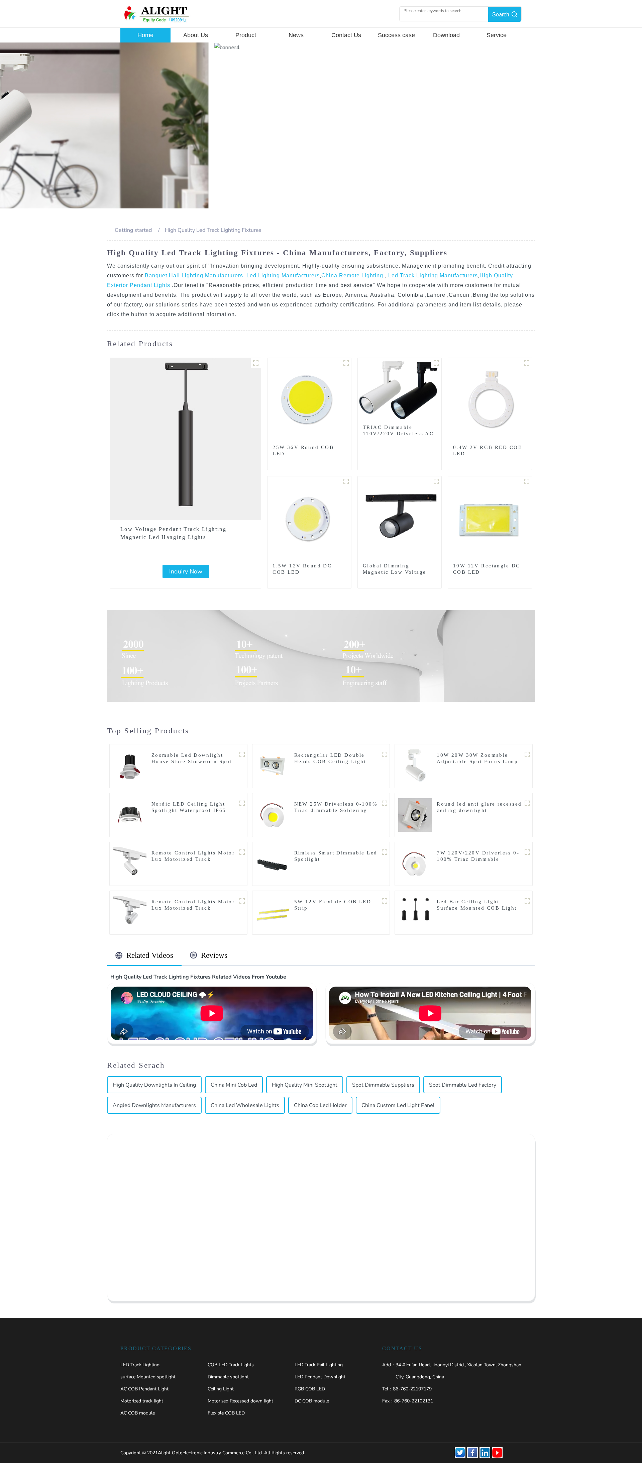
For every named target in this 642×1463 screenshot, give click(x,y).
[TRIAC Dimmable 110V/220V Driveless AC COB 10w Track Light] (399, 389)
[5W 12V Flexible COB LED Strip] (272, 912)
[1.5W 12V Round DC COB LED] (309, 518)
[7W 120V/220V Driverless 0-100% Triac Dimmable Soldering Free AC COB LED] (415, 863)
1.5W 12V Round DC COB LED (302, 569)
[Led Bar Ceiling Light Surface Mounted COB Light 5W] (415, 912)
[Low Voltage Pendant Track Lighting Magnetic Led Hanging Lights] (185, 439)
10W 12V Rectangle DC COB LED (486, 569)
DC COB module (312, 1401)
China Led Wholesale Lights (245, 1105)
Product (245, 35)
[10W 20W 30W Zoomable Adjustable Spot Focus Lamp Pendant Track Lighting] (415, 765)
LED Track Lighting (139, 1365)
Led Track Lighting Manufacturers (432, 275)
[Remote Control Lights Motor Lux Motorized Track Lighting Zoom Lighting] (129, 912)
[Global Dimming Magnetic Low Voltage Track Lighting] (399, 518)
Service (497, 35)
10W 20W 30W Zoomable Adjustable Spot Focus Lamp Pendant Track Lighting (477, 761)
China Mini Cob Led (234, 1085)
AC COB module (137, 1413)
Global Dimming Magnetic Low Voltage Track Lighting (394, 572)
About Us (195, 35)
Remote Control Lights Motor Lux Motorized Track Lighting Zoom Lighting (193, 908)
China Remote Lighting (353, 275)
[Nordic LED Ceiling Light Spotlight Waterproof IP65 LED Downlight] (129, 814)
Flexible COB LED (226, 1413)
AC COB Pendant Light (144, 1389)
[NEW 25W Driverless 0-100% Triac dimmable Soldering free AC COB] (272, 814)
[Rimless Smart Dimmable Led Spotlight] (272, 863)
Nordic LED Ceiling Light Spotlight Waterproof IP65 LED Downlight (188, 810)
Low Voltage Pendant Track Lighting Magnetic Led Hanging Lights (173, 533)
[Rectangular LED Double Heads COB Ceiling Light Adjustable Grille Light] (272, 765)
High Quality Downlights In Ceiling (154, 1085)
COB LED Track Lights (231, 1365)
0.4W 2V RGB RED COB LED (487, 450)
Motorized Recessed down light (240, 1401)
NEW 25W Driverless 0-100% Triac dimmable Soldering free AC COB (336, 810)
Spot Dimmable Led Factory (462, 1085)
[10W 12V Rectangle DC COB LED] (490, 518)
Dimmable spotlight (228, 1377)
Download (446, 35)
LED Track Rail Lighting (319, 1365)
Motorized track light (141, 1401)
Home (145, 35)
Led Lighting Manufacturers (282, 275)
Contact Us (346, 35)
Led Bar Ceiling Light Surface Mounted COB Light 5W (477, 908)
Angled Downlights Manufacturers (154, 1105)
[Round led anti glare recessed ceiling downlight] (415, 814)
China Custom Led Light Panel (398, 1105)
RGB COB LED (310, 1389)
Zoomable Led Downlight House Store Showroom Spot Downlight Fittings (191, 761)
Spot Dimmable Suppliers (383, 1085)
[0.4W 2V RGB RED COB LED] (490, 399)
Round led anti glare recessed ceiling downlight (479, 807)
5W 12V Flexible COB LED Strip (332, 905)
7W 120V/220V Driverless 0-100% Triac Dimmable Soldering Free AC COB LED (478, 859)
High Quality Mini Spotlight (304, 1085)
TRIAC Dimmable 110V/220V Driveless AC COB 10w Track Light (398, 434)
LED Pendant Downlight (320, 1377)
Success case (396, 35)
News (296, 35)
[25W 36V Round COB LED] (309, 399)
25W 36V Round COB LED (303, 450)
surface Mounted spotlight (148, 1377)
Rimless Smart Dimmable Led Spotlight (336, 856)
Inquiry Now (185, 571)
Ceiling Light (221, 1389)
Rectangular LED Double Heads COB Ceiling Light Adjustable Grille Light (330, 761)
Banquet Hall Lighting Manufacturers (194, 275)
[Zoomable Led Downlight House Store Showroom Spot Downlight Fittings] (129, 765)
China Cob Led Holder (320, 1105)
